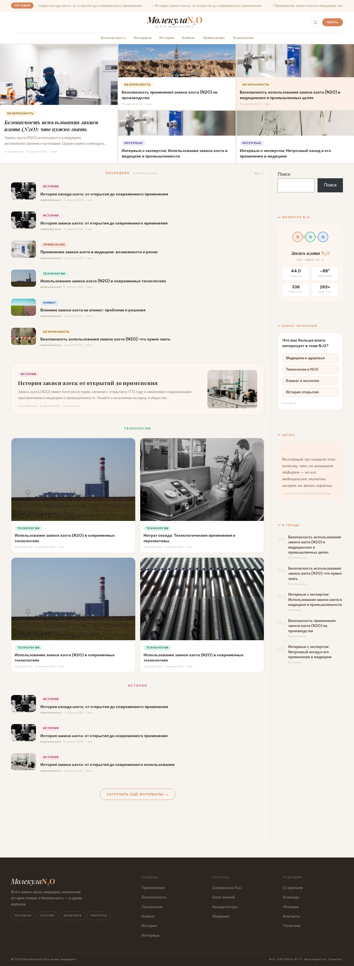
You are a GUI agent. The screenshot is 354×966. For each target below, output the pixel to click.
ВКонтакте (73, 915)
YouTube (47, 915)
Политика (291, 925)
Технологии (243, 38)
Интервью (143, 38)
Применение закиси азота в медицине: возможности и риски (281, 5)
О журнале (293, 887)
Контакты (291, 916)
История (166, 38)
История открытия (302, 392)
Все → (259, 173)
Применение (214, 38)
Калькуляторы (225, 906)
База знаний (223, 897)
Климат (188, 38)
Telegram (23, 915)
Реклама (291, 906)
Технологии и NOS (302, 369)
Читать (333, 22)
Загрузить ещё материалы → (137, 794)
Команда (291, 897)
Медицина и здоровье (305, 358)
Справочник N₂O (227, 887)
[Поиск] (315, 22)
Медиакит (221, 916)
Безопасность (113, 38)
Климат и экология (302, 380)
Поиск (284, 174)
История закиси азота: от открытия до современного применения (166, 5)
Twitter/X (99, 915)
